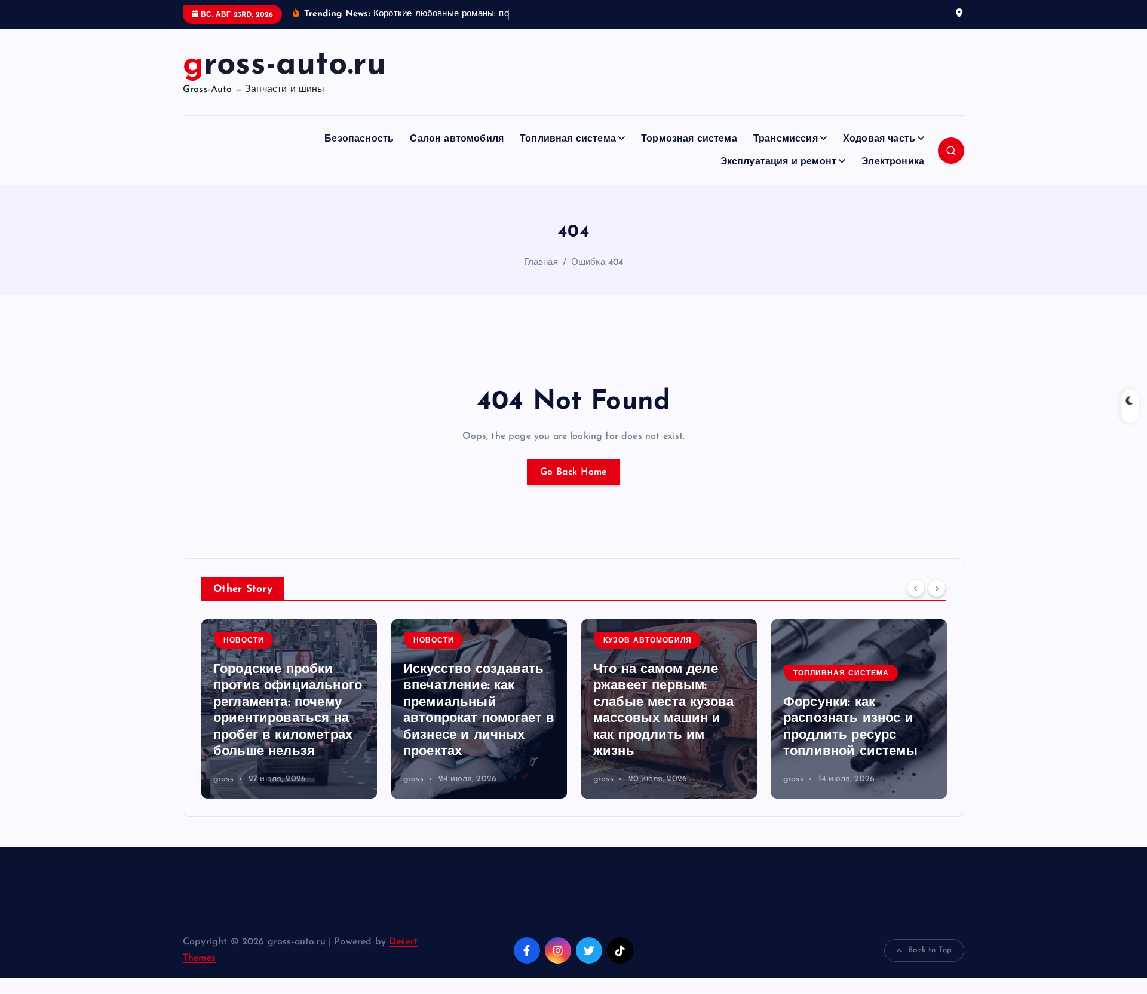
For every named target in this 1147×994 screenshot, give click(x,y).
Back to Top (930, 950)
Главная (541, 262)
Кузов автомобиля (647, 640)
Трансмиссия (785, 139)
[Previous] (916, 588)
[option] (289, 709)
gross (223, 779)
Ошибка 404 (597, 262)
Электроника (892, 162)
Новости (243, 640)
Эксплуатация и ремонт (778, 162)
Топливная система (568, 139)
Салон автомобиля (457, 139)
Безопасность (359, 139)
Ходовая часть (879, 139)
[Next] (937, 588)
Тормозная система (689, 139)
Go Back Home (573, 472)
